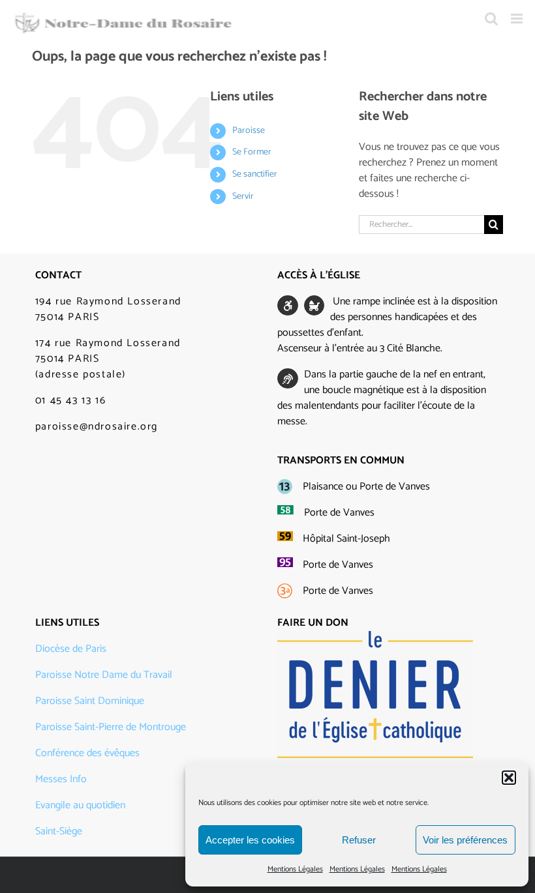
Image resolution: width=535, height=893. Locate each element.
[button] (508, 777)
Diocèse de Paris (70, 649)
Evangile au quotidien (80, 805)
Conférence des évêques (87, 753)
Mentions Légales (295, 869)
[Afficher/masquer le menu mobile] (518, 18)
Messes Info (61, 779)
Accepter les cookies (250, 839)
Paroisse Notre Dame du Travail (103, 675)
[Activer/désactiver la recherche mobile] (491, 18)
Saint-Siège (58, 831)
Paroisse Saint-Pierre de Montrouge (110, 727)
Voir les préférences (465, 839)
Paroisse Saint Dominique (89, 701)
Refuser (359, 839)
